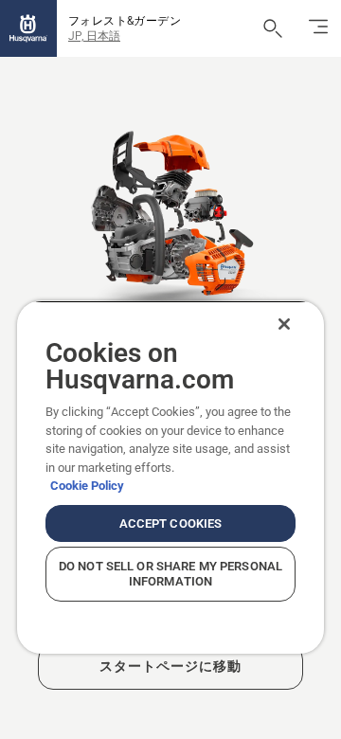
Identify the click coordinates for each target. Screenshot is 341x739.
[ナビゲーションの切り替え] (318, 28)
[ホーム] (28, 28)
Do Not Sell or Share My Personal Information (170, 573)
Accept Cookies (171, 523)
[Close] (284, 324)
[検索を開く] (273, 28)
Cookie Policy (87, 485)
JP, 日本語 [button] (94, 36)
